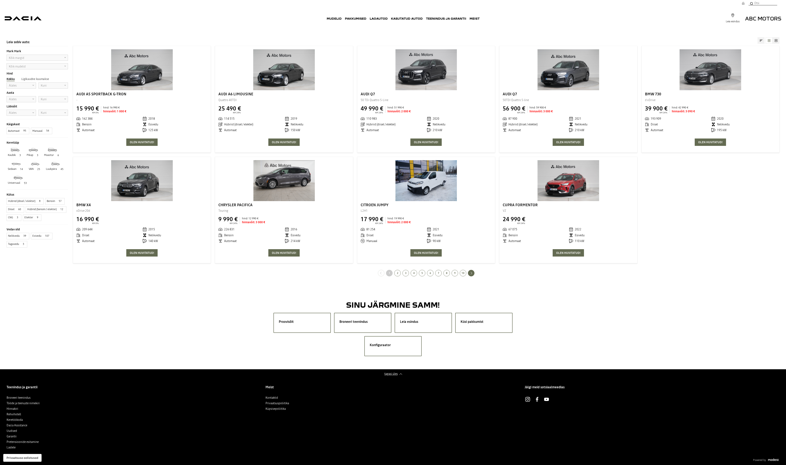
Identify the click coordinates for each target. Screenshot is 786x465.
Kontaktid (271, 398)
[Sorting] (761, 40)
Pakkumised (355, 18)
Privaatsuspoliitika (277, 403)
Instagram (528, 399)
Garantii (12, 436)
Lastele (11, 447)
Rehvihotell (14, 414)
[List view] (775, 40)
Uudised (12, 431)
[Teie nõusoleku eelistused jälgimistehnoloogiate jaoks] (22, 458)
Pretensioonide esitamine (23, 442)
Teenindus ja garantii (446, 18)
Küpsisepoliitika (275, 409)
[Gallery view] (769, 40)
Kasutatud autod (407, 18)
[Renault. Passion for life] (23, 18)
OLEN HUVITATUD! (142, 142)
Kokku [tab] (11, 79)
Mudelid (334, 18)
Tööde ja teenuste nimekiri (23, 403)
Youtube (546, 399)
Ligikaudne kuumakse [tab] (35, 79)
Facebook (537, 399)
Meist (475, 18)
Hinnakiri (12, 409)
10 (463, 273)
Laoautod (379, 18)
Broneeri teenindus (18, 398)
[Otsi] (751, 3)
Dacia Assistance (17, 425)
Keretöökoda (15, 420)
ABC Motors (763, 18)
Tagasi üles (391, 374)
